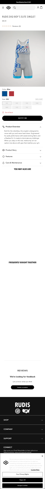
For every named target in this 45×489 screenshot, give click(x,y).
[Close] (42, 456)
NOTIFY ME (22, 118)
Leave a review (22, 387)
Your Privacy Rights (22, 474)
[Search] (15, 7)
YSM (39, 103)
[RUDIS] (8, 7)
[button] (3, 7)
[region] (22, 471)
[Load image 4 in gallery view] (23, 84)
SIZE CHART (39, 99)
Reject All (22, 480)
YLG (19, 107)
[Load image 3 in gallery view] (21, 84)
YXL (29, 107)
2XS (19, 103)
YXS (29, 103)
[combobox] (23, 7)
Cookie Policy (35, 470)
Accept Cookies (22, 485)
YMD (8, 107)
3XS (8, 103)
